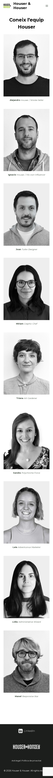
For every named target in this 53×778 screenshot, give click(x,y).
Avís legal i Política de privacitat (26, 760)
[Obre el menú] (46, 6)
